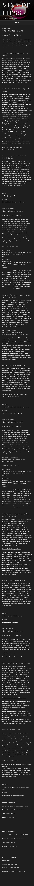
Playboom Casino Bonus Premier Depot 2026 (15, 334)
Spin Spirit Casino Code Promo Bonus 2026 (14, 394)
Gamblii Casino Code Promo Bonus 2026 (13, 459)
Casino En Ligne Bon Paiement (10, 396)
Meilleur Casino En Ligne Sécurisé (11, 549)
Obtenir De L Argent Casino (10, 457)
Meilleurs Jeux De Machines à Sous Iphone (14, 698)
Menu (17, 22)
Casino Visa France (7, 461)
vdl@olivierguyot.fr (12, 817)
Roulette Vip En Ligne (8, 149)
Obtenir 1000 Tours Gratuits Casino (12, 147)
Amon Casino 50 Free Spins (10, 760)
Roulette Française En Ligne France (12, 332)
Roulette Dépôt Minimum (9, 330)
